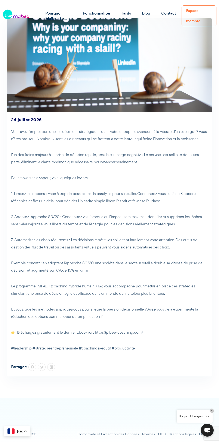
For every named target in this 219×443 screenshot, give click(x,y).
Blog (146, 13)
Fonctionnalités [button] (97, 13)
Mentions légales (182, 434)
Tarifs (126, 13)
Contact (168, 13)
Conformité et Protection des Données (108, 434)
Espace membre (193, 16)
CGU (162, 434)
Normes (148, 434)
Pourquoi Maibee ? (53, 15)
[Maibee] (16, 14)
